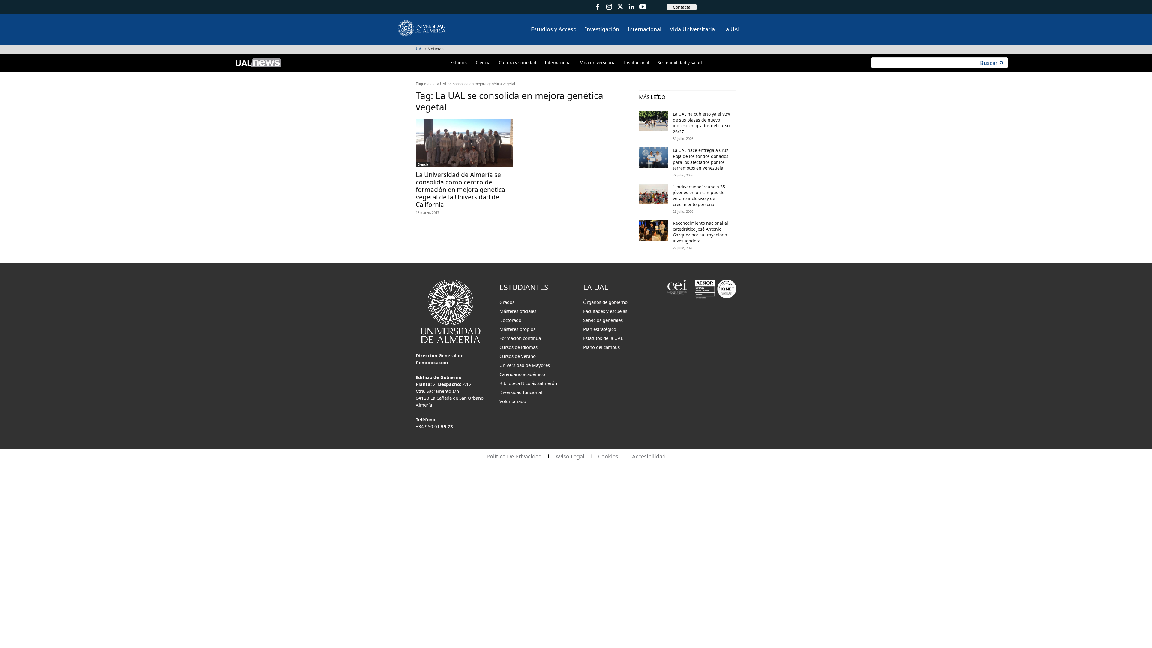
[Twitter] (620, 7)
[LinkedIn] (631, 7)
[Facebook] (597, 7)
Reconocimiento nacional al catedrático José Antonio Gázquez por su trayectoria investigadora (700, 232)
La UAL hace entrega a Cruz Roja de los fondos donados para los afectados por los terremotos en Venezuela (700, 159)
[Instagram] (608, 7)
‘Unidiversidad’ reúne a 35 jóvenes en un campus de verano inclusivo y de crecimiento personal (699, 195)
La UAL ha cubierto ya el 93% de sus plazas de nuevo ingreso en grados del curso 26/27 (702, 122)
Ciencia (423, 164)
